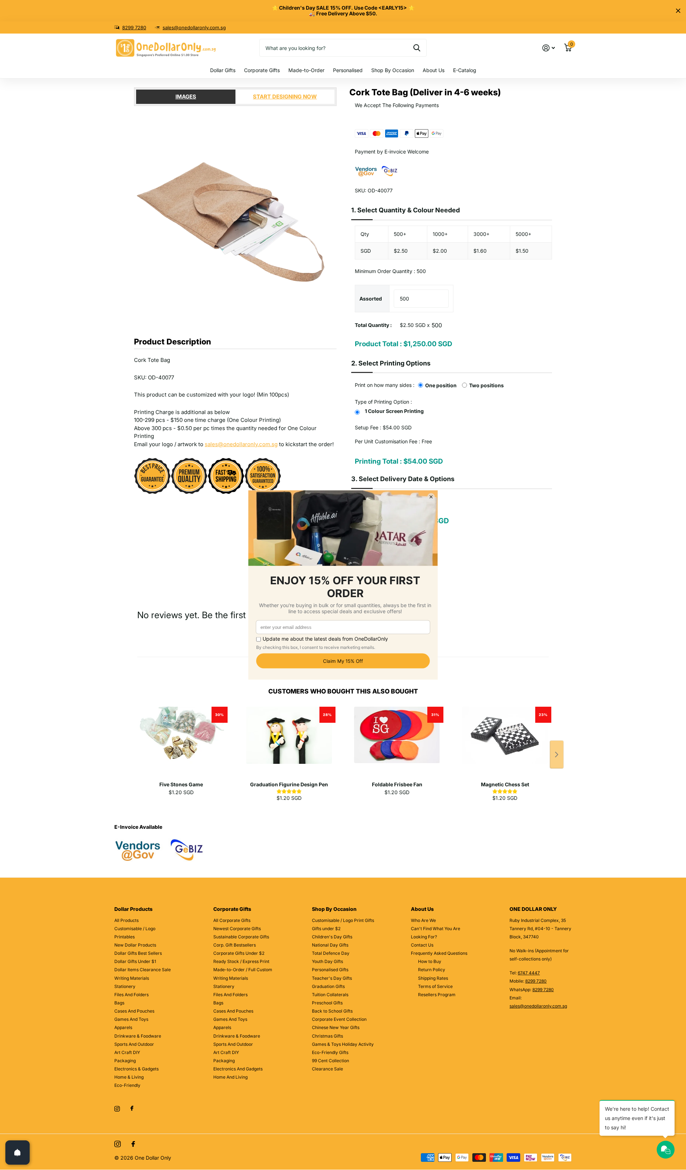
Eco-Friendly (127, 1085)
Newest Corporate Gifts (237, 928)
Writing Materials (131, 978)
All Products (126, 920)
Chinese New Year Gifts (335, 1027)
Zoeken (417, 48)
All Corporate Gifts (231, 920)
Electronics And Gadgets (238, 1068)
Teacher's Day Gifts (332, 978)
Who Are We (423, 920)
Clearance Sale (327, 1068)
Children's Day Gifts (332, 936)
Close (678, 10)
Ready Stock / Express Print (241, 961)
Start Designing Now (285, 96)
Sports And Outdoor (134, 1044)
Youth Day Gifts (327, 961)
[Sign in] (548, 48)
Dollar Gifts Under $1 (135, 961)
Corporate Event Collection (339, 1019)
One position (441, 385)
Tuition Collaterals (330, 994)
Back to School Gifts (332, 1011)
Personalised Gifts (330, 969)
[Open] (17, 1152)
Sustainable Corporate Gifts (241, 936)
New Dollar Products (135, 945)
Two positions (486, 385)
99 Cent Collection (330, 1060)
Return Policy (431, 969)
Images (185, 96)
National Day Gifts (330, 945)
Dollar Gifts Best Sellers (138, 953)
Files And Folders (131, 994)
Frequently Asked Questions (439, 953)
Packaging (125, 1060)
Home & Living (129, 1077)
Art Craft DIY (127, 1052)
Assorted (370, 299)
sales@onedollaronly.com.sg (194, 27)
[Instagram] (117, 1108)
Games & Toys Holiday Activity (343, 1044)
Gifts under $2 (326, 928)
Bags (119, 1002)
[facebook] (131, 1108)
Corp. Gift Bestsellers (234, 945)
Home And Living (230, 1077)
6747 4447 (529, 972)
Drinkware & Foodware (137, 1036)
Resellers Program (437, 994)
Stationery (124, 986)
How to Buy (429, 961)
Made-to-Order (306, 70)
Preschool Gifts (327, 1002)
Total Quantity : (373, 325)
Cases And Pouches (134, 1011)
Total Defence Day (330, 953)
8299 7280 (134, 27)
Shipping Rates (433, 978)
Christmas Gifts (327, 1036)
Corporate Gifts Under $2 (238, 953)
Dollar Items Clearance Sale (142, 969)
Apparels (123, 1027)
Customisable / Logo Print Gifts (343, 920)
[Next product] (557, 754)
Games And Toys (131, 1019)
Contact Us (422, 945)
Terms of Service (435, 986)
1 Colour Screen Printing (394, 411)
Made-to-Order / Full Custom (242, 969)
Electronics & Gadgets (136, 1068)
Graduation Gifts (328, 986)
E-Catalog (464, 70)
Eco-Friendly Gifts (330, 1052)
